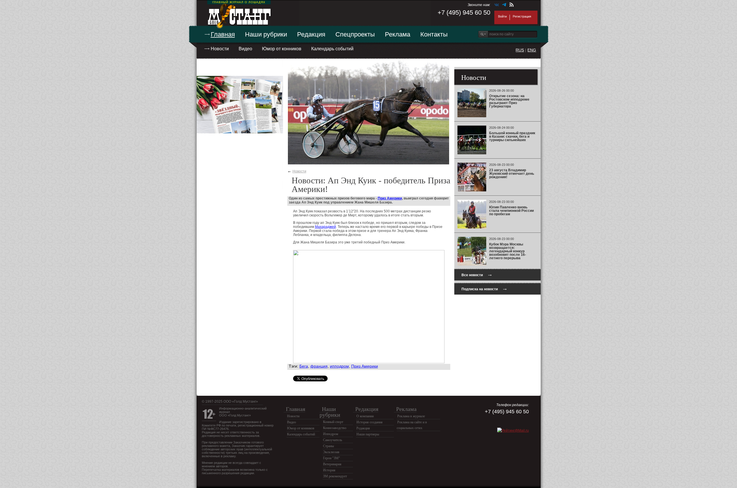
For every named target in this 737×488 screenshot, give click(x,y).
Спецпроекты (355, 34)
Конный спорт (333, 422)
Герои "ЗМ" (331, 458)
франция (319, 366)
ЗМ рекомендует (335, 476)
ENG (531, 50)
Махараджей (325, 227)
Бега (303, 366)
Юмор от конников (281, 48)
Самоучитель (332, 440)
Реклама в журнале (411, 416)
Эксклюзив (331, 452)
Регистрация (522, 16)
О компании (365, 416)
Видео (245, 48)
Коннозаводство (334, 428)
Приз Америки (390, 198)
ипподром (339, 366)
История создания (369, 422)
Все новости (477, 274)
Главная (223, 34)
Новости (220, 48)
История (329, 470)
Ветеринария (332, 464)
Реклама (397, 34)
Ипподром (330, 434)
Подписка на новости (484, 288)
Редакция (311, 34)
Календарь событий (332, 48)
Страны (328, 446)
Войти (502, 16)
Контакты (434, 34)
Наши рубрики (266, 34)
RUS (520, 50)
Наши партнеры (367, 434)
